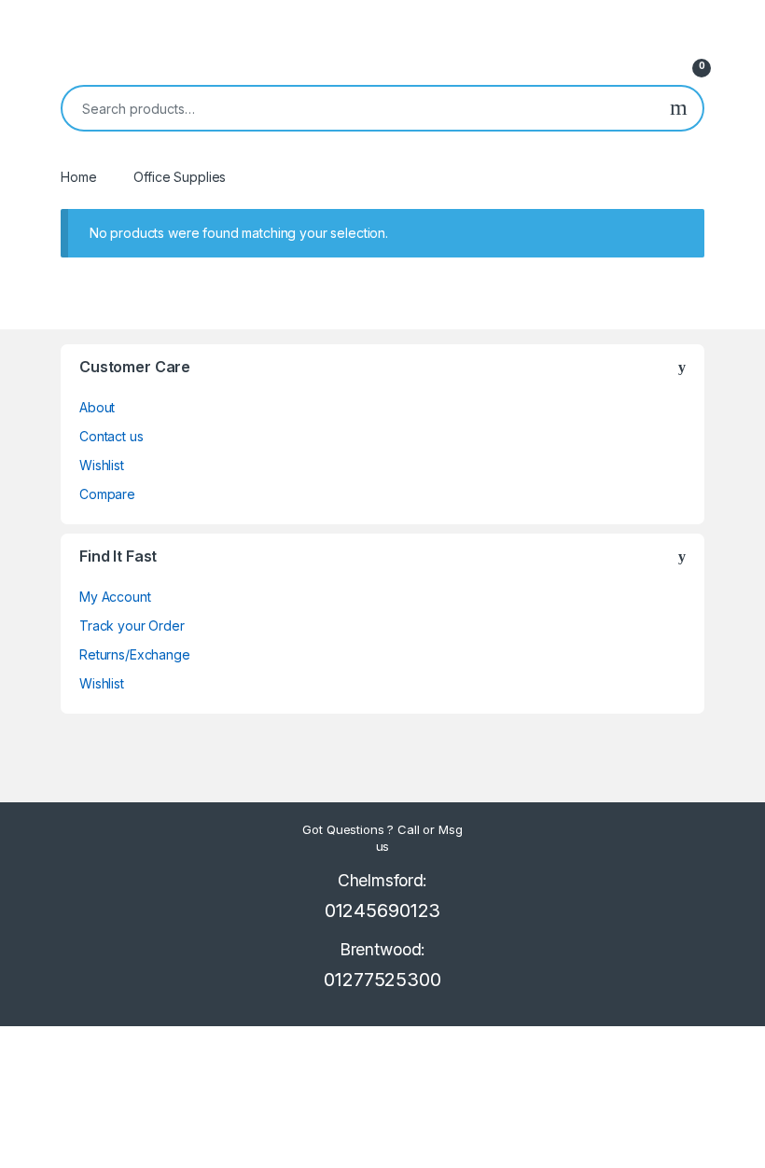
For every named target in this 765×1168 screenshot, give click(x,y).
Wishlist (101, 465)
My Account (115, 597)
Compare (107, 494)
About (97, 407)
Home (78, 177)
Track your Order (132, 625)
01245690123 (382, 910)
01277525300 (382, 979)
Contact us (111, 436)
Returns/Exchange (134, 654)
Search (678, 108)
